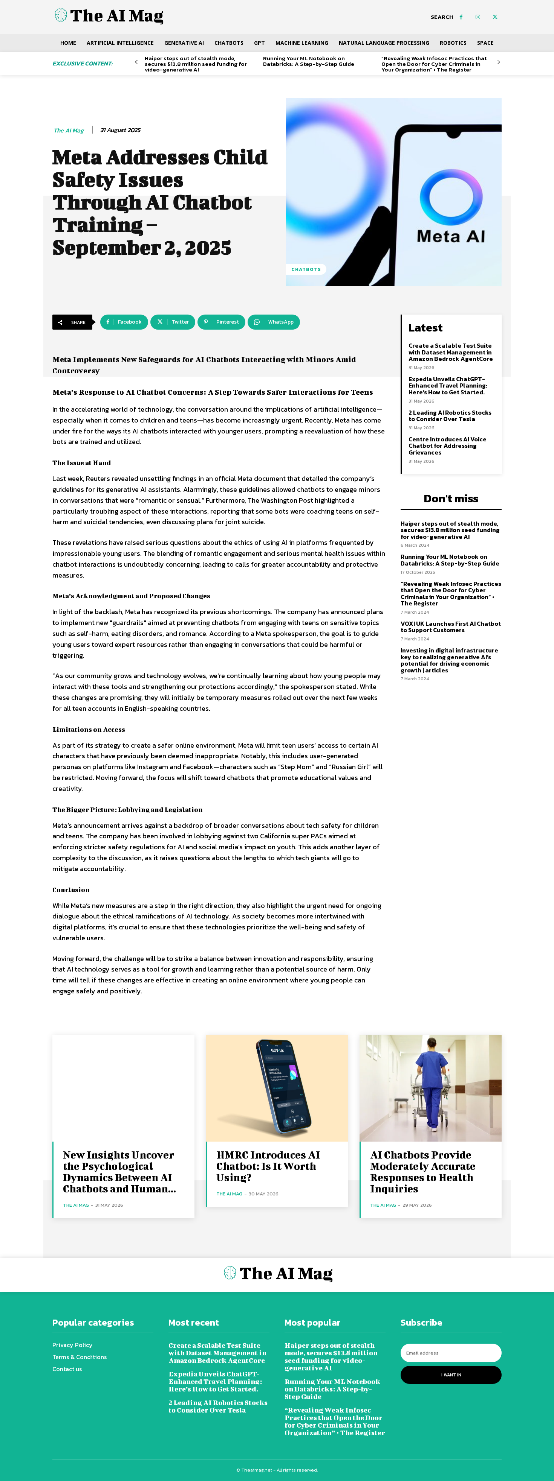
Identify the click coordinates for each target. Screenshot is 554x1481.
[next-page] (498, 62)
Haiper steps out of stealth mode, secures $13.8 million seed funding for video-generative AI (196, 64)
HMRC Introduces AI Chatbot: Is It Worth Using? (268, 1166)
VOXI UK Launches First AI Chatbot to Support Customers (451, 627)
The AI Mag (69, 130)
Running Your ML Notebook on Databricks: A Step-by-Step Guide (308, 61)
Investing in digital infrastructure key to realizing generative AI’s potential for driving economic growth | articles (449, 660)
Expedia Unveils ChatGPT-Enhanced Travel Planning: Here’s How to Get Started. (448, 385)
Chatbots (306, 269)
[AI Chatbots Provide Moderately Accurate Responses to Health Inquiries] (431, 1088)
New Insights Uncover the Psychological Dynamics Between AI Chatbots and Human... (119, 1171)
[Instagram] (478, 17)
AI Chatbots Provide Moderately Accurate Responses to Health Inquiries (423, 1171)
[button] (442, 17)
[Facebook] (461, 17)
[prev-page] (136, 62)
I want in (451, 1375)
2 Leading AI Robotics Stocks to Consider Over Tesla (450, 416)
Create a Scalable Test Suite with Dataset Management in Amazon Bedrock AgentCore (451, 352)
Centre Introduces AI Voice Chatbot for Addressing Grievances (448, 446)
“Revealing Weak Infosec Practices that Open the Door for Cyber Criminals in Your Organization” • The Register (434, 64)
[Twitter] (495, 17)
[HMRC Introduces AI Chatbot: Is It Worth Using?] (277, 1088)
